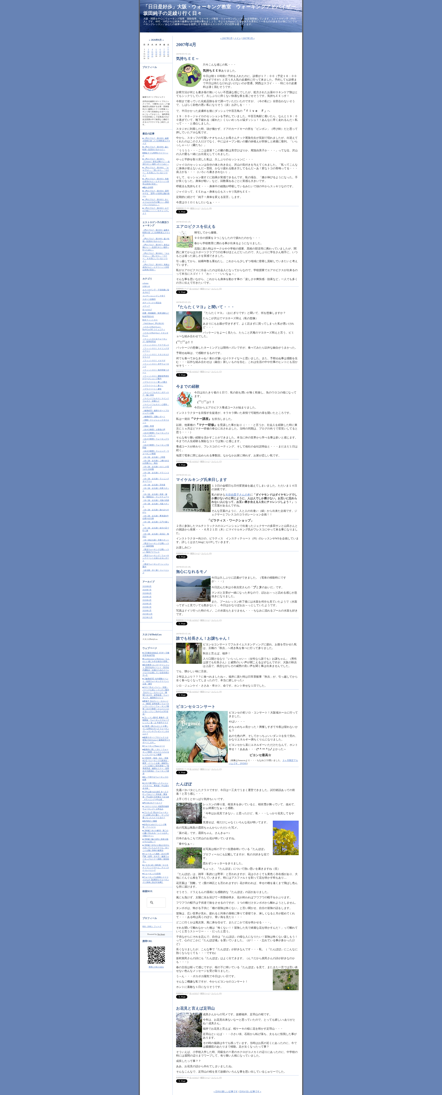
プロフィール (149, 918)
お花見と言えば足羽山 (195, 1008)
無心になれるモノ (192, 571)
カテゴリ (147, 278)
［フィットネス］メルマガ (153, 360)
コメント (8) (206, 208)
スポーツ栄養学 (149, 299)
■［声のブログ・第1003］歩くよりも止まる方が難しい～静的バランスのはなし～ (155, 202)
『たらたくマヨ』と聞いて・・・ (205, 307)
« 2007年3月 (226, 38)
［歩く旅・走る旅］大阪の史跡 (155, 500)
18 (152, 54)
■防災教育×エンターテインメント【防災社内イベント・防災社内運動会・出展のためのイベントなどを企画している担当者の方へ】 (155, 670)
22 (168, 54)
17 (148, 54)
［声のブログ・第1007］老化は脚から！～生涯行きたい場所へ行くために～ (155, 247)
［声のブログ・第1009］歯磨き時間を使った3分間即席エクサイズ (156, 232)
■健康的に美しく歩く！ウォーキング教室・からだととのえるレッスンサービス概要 (155, 752)
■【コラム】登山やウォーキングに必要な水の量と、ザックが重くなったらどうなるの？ (155, 815)
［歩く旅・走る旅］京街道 (153, 485)
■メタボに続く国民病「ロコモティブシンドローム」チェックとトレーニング (155, 867)
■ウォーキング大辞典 (151, 874)
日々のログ (147, 310)
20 (160, 54)
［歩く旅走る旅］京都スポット (155, 540)
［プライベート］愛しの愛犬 (154, 382)
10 (148, 52)
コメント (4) (216, 692)
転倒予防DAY (148, 316)
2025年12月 (147, 614)
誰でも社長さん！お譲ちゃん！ (203, 638)
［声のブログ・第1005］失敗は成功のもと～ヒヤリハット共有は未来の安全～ (155, 267)
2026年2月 (146, 607)
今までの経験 (187, 386)
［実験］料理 (148, 426)
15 (168, 52)
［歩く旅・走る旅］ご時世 (153, 457)
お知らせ (146, 286)
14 (164, 52)
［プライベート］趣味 (151, 389)
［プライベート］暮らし (152, 385)
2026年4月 (146, 600)
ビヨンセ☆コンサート (195, 706)
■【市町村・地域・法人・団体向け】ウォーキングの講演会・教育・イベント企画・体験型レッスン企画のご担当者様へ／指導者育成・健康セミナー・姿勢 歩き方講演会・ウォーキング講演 (155, 766)
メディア (146, 306)
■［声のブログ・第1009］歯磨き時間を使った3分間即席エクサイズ (156, 140)
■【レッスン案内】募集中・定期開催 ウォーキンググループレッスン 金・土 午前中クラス (155, 720)
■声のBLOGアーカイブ (152, 803)
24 (148, 56)
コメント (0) (216, 289)
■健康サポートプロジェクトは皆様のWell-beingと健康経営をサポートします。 (156, 740)
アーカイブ (148, 581)
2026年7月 (146, 590)
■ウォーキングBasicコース (153, 746)
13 (160, 52)
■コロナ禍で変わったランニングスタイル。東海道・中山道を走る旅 (155, 785)
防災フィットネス (150, 320)
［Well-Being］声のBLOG (153, 323)
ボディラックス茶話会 (151, 303)
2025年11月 (147, 617)
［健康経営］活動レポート (153, 416)
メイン (237, 38)
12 (156, 52)
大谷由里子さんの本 (237, 494)
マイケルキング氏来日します (201, 479)
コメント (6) (216, 993)
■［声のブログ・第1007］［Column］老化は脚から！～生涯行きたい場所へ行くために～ (156, 161)
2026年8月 (146, 586)
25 (152, 56)
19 (156, 54)
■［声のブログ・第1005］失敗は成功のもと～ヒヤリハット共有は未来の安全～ (155, 181)
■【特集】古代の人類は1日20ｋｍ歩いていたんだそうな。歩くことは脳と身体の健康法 (156, 847)
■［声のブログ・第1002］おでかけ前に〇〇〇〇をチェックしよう (155, 210)
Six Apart (161, 934)
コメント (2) (216, 371)
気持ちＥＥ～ (187, 58)
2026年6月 (146, 593)
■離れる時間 (147, 187)
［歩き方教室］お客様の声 (153, 429)
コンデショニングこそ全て (153, 296)
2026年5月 (146, 597)
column (145, 283)
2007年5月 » (248, 38)
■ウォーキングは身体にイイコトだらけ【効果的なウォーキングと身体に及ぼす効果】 (155, 879)
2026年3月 (146, 604)
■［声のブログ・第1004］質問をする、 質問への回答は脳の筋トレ (156, 193)
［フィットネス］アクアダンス (155, 345)
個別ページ (195, 208)
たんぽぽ (184, 784)
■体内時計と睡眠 (149, 821)
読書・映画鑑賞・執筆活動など (155, 313)
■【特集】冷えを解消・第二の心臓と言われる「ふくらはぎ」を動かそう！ (155, 833)
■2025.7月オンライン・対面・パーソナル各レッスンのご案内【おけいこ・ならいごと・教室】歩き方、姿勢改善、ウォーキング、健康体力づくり (155, 692)
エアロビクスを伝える (196, 226)
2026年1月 (146, 610)
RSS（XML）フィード (151, 926)
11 (152, 52)
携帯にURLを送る (156, 967)
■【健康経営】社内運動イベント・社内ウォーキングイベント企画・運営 (155, 681)
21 (164, 54)
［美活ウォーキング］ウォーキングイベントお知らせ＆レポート (155, 558)
